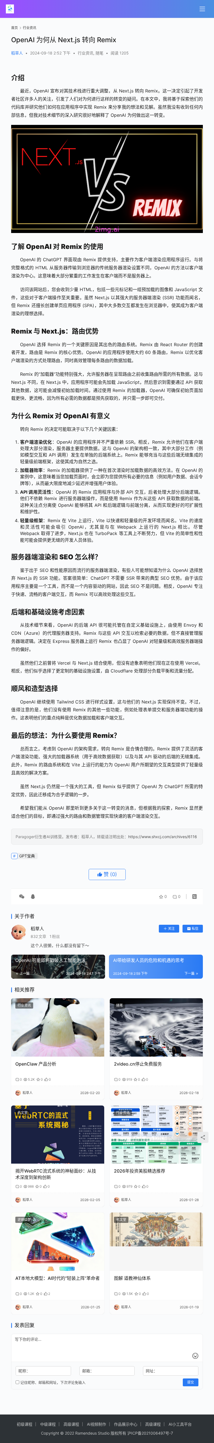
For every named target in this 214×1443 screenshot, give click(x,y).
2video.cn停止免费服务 (138, 1064)
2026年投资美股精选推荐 (139, 1171)
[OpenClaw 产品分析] (57, 1027)
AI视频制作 (96, 1424)
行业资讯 (85, 53)
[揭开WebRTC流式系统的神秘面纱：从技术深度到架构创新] (57, 1135)
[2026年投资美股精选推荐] (156, 1135)
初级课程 (24, 1424)
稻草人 (17, 53)
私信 (195, 928)
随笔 (99, 53)
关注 (171, 928)
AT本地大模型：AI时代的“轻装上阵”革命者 (57, 1278)
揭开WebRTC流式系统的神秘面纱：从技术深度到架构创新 (55, 1174)
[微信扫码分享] (22, 897)
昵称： (24, 1370)
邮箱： (88, 1370)
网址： (151, 1370)
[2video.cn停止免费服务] (156, 1027)
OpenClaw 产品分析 (35, 1064)
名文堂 (23, 1113)
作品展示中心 (125, 1424)
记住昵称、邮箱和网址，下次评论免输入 (52, 1382)
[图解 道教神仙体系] (156, 1242)
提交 (190, 1382)
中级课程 (48, 1424)
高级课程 (71, 1424)
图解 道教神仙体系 (132, 1278)
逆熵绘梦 (24, 1220)
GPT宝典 (27, 856)
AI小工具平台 (180, 1424)
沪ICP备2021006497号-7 (150, 1433)
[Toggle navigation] (202, 9)
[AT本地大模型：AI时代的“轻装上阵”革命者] (57, 1242)
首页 (14, 28)
